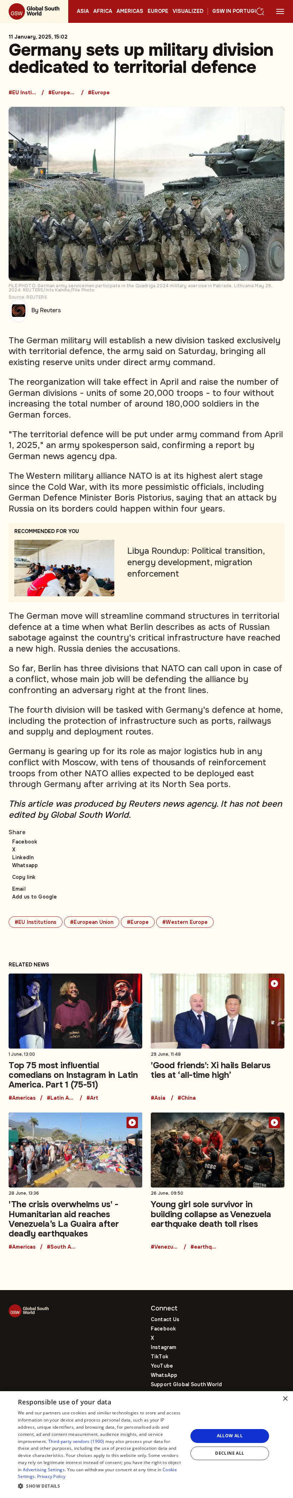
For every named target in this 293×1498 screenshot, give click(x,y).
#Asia (158, 1098)
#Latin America (61, 1098)
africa (102, 11)
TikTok (159, 1356)
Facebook (24, 841)
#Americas (22, 1098)
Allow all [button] (230, 1436)
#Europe (99, 93)
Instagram (163, 1347)
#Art (92, 1098)
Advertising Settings (44, 1470)
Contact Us (165, 1319)
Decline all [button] (229, 1453)
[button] (100, 1486)
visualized (188, 11)
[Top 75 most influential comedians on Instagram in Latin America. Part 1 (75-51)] (75, 1037)
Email (19, 889)
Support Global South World (186, 1384)
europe (158, 11)
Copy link (23, 877)
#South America (61, 1247)
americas (129, 11)
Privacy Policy (51, 1476)
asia (83, 11)
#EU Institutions (23, 93)
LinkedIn (23, 857)
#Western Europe (185, 922)
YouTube (162, 1366)
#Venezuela (165, 1247)
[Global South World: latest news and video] (34, 11)
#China (187, 1098)
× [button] (285, 1399)
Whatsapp (25, 865)
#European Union (62, 93)
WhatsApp (164, 1375)
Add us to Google (34, 897)
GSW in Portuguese (240, 11)
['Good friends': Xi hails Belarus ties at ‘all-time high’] (217, 1037)
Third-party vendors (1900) (76, 1441)
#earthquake (204, 1247)
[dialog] (146, 1444)
